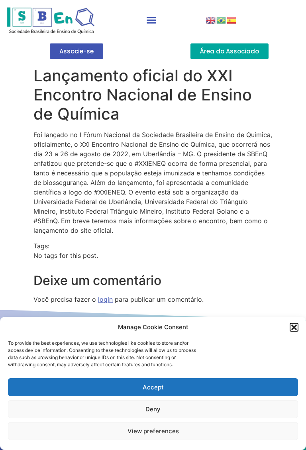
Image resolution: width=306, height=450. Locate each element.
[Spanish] (232, 20)
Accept (153, 387)
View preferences (153, 431)
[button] (294, 327)
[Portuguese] (221, 20)
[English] (211, 20)
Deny (153, 409)
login (105, 299)
